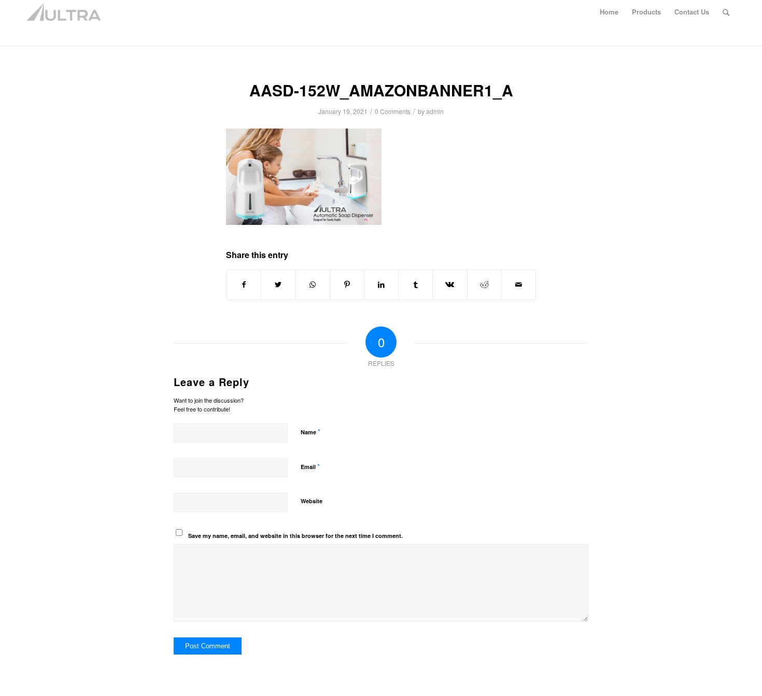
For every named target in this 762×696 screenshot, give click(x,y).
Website (311, 501)
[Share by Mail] (518, 284)
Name (310, 431)
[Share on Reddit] (484, 284)
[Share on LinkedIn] (381, 284)
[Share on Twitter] (278, 284)
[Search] (726, 12)
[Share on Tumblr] (415, 284)
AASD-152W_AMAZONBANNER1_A (381, 90)
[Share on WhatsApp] (312, 284)
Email (310, 466)
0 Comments (393, 111)
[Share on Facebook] (244, 284)
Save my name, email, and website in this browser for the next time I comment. (295, 535)
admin (435, 111)
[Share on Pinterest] (347, 284)
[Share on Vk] (450, 284)
